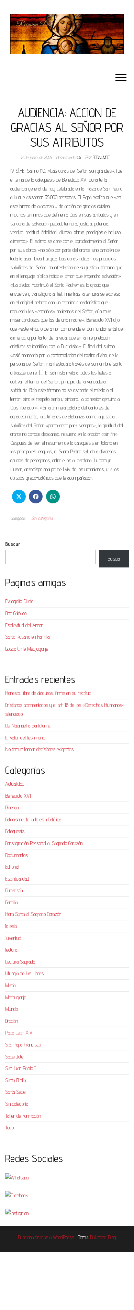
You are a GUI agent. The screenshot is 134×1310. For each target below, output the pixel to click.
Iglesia (11, 926)
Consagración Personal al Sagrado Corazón (43, 843)
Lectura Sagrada (20, 961)
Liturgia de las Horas (24, 973)
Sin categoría (42, 518)
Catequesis (14, 831)
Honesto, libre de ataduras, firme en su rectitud (48, 693)
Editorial (12, 867)
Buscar (12, 544)
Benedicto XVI (18, 796)
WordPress (63, 1237)
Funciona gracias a (35, 1237)
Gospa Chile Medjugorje (26, 649)
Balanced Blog (103, 1237)
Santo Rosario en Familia (27, 637)
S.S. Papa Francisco (23, 1044)
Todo (9, 1127)
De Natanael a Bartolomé (27, 725)
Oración (11, 1021)
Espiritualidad (17, 879)
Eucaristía (14, 890)
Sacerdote (14, 1056)
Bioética (12, 807)
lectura (11, 949)
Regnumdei (101, 157)
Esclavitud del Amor (24, 625)
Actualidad (14, 784)
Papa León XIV (18, 1032)
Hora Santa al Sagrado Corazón (33, 914)
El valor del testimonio (25, 737)
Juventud (13, 938)
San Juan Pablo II (20, 1068)
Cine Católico (15, 613)
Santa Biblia (15, 1080)
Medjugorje (15, 997)
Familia (11, 902)
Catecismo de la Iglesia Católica (33, 819)
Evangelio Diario (19, 601)
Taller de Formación (23, 1116)
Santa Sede (15, 1092)
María (10, 985)
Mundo (11, 1009)
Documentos (16, 855)
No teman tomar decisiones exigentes (39, 749)
